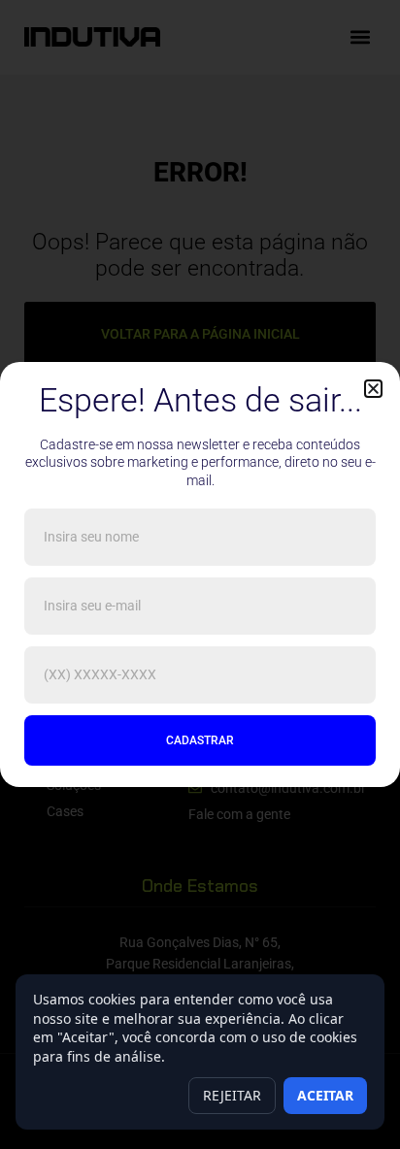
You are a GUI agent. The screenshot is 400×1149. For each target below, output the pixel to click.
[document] (200, 574)
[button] (373, 388)
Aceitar (325, 1095)
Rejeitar (232, 1095)
